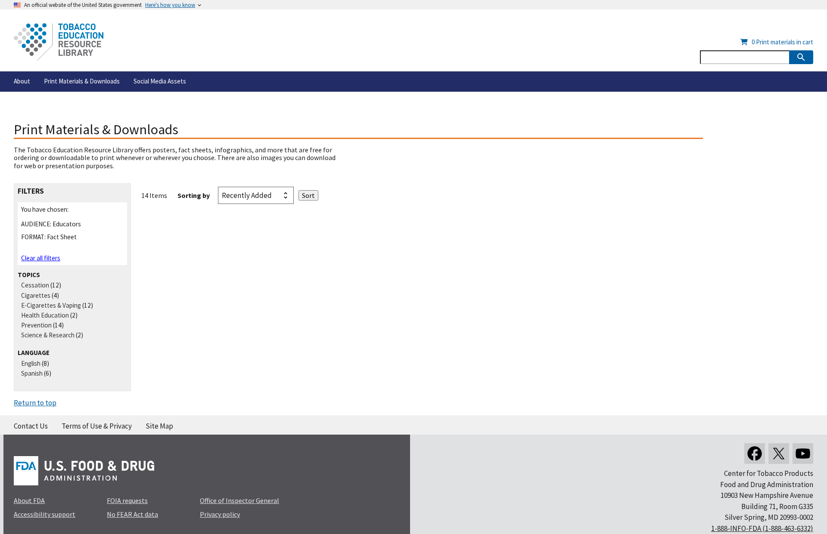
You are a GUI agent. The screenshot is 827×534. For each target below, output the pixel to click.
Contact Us (31, 426)
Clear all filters (40, 258)
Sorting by (193, 195)
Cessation (35, 285)
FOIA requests (127, 500)
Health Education (45, 315)
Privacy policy (220, 514)
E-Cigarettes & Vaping (51, 305)
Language (34, 353)
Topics (29, 275)
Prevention (36, 325)
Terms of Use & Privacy (97, 426)
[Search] (801, 57)
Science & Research (48, 335)
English (30, 363)
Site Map (159, 426)
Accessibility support (44, 514)
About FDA (29, 500)
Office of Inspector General (239, 500)
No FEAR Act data (132, 514)
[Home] (58, 42)
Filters (31, 191)
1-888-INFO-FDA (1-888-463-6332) (762, 528)
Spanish (32, 373)
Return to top (35, 402)
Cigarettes (35, 295)
